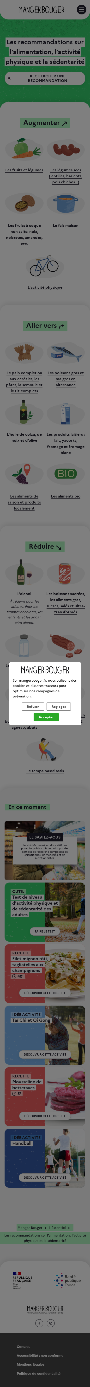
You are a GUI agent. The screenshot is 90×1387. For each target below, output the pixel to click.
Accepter (46, 717)
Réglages (59, 706)
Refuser (33, 706)
